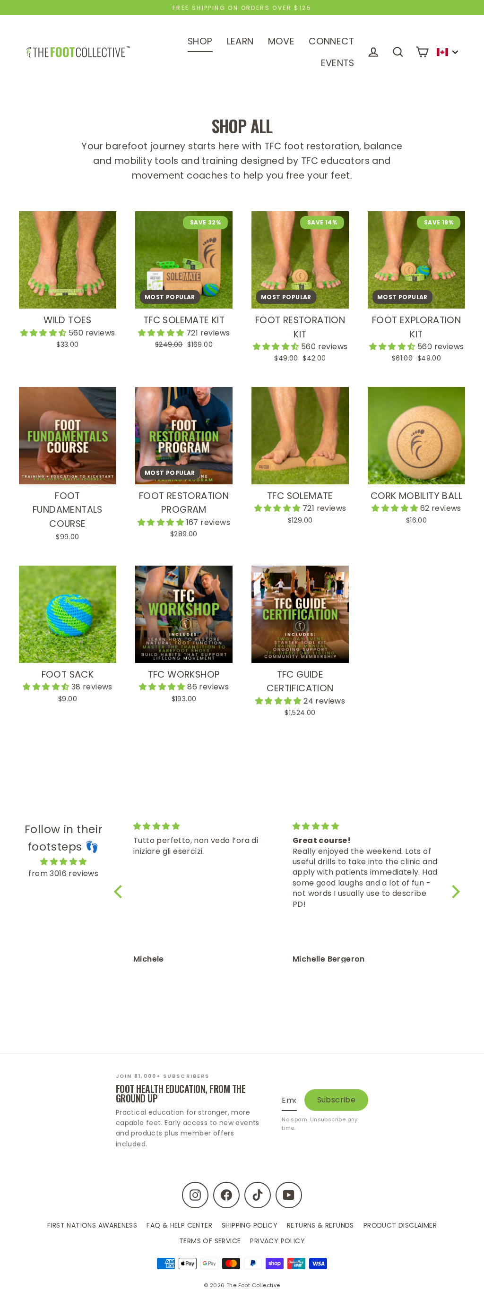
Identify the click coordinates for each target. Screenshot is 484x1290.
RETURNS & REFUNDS (320, 1225)
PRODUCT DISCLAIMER (400, 1225)
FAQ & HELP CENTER (179, 1225)
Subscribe (336, 1099)
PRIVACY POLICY (277, 1241)
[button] (44, 332)
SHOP (200, 41)
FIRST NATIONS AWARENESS (92, 1225)
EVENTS (337, 63)
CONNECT (331, 41)
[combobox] (447, 52)
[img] (63, 862)
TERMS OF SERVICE (210, 1241)
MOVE (281, 41)
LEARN (240, 41)
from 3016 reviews (63, 873)
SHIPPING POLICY (249, 1225)
